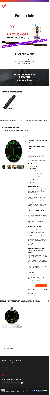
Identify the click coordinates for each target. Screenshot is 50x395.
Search (3, 362)
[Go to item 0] (4, 167)
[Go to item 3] (14, 167)
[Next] (24, 153)
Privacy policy (7, 391)
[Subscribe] (22, 383)
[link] (15, 360)
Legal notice (9, 392)
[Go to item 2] (9, 167)
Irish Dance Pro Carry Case (7, 112)
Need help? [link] (46, 289)
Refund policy (3, 391)
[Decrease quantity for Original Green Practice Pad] (29, 285)
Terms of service (12, 391)
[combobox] (44, 1)
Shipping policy (17, 391)
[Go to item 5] (24, 167)
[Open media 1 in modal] (14, 151)
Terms (3, 365)
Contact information (4, 392)
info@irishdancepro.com (34, 274)
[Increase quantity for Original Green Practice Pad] (33, 285)
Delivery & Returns (5, 367)
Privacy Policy (4, 364)
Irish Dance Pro (5, 110)
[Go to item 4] (19, 167)
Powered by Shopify (13, 389)
